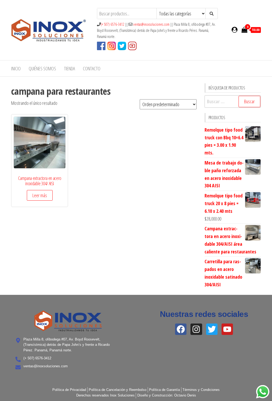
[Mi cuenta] (234, 29)
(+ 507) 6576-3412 (112, 24)
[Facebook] (180, 329)
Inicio (16, 68)
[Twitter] (212, 329)
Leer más (39, 195)
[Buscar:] (233, 101)
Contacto (91, 68)
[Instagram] (196, 329)
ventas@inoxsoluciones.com (151, 24)
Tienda (69, 68)
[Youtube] (227, 329)
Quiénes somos (42, 68)
